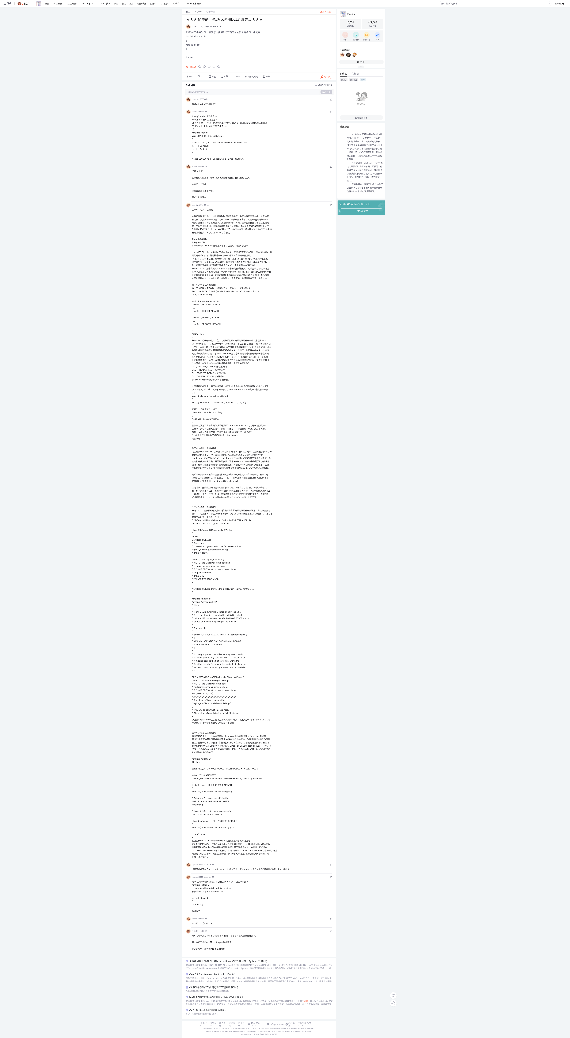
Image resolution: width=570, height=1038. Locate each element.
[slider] (210, 66)
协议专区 (241, 1024)
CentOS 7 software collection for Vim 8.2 (212, 974)
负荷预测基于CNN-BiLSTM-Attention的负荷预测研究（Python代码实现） (228, 961)
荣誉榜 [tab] (355, 73)
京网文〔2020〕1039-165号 (257, 1028)
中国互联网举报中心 (237, 1031)
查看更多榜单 (361, 117)
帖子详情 (210, 11)
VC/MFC (199, 11)
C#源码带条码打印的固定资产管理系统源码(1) (213, 987)
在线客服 (291, 1024)
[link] (188, 11)
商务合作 (222, 1024)
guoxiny (195, 205)
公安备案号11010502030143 (215, 1028)
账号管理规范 (265, 1031)
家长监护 (209, 1031)
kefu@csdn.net (277, 1024)
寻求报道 (232, 1024)
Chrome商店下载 (252, 1031)
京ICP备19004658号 (236, 1028)
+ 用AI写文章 (361, 210)
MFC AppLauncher (90, 3)
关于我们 (203, 1024)
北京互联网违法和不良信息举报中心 (301, 1028)
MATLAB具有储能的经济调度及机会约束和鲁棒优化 (216, 997)
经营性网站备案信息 (278, 1028)
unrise (194, 112)
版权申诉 (288, 1031)
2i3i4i (194, 166)
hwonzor (195, 99)
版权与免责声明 (278, 1031)
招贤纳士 (213, 1024)
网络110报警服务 (221, 1031)
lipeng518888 (197, 865)
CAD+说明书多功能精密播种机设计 (208, 1010)
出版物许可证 (298, 1031)
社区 (188, 11)
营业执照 (308, 1031)
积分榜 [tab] (343, 73)
